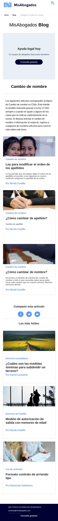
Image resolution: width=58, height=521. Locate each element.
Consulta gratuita (29, 516)
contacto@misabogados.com (19, 510)
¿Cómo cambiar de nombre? (26, 272)
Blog (14, 15)
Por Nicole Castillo (15, 183)
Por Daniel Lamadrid (16, 375)
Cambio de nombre (16, 159)
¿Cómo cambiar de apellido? (26, 218)
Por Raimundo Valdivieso (19, 485)
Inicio (6, 15)
